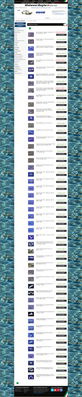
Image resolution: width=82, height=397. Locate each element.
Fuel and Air (17, 47)
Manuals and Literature (19, 56)
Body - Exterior (17, 32)
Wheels (16, 71)
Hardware (16, 49)
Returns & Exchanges (18, 391)
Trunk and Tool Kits (18, 69)
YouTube (55, 390)
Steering (16, 64)
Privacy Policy (17, 390)
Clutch (16, 37)
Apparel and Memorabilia (19, 30)
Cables (16, 35)
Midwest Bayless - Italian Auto (41, 5)
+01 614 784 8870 (31, 2)
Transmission (17, 68)
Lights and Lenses (18, 54)
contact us (56, 11)
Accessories (17, 28)
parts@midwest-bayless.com (42, 2)
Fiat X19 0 (31, 20)
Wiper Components (18, 73)
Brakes (16, 33)
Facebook (61, 390)
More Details (61, 34)
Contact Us (25, 389)
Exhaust (16, 45)
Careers (25, 392)
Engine (16, 44)
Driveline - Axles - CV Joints (19, 40)
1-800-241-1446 (24, 2)
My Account (26, 391)
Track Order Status (27, 390)
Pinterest (58, 390)
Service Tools (17, 61)
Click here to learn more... (38, 393)
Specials (20, 26)
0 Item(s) (56, 2)
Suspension (17, 66)
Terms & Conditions (18, 389)
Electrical (16, 42)
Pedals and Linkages (18, 57)
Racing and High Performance (20, 59)
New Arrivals (20, 23)
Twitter (52, 390)
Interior (16, 52)
